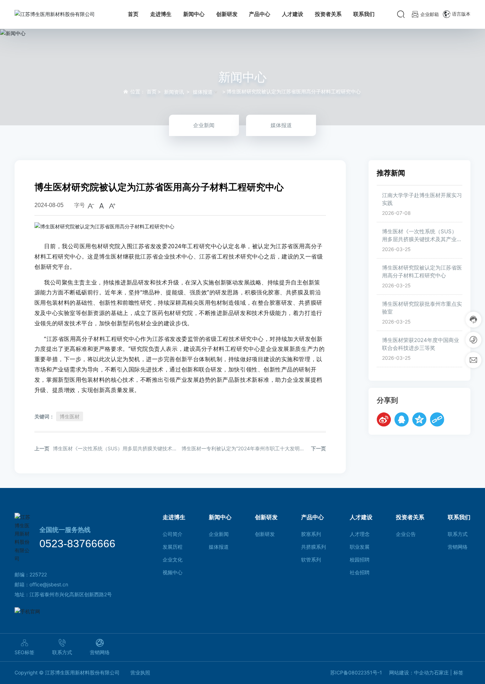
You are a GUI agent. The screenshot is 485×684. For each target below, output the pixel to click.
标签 (458, 672)
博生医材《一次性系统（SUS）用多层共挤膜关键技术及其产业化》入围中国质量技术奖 (419, 239)
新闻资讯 (174, 92)
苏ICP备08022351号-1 (356, 672)
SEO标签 (24, 652)
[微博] (384, 420)
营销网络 (100, 652)
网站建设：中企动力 (411, 672)
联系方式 (62, 652)
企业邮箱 (429, 14)
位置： (143, 91)
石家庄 (441, 672)
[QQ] (401, 420)
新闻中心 (242, 76)
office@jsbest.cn (48, 584)
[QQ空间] (419, 420)
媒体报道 (203, 92)
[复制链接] (437, 420)
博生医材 (70, 416)
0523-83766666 (77, 543)
